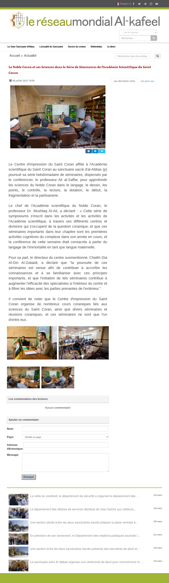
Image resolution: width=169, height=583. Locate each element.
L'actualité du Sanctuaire (51, 47)
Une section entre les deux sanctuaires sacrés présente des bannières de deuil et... (85, 548)
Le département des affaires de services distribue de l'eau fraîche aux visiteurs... (83, 509)
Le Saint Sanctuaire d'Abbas (20, 47)
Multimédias (96, 47)
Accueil (14, 55)
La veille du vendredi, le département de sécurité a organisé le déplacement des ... (84, 496)
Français (123, 3)
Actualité (30, 55)
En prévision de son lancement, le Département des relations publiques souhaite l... (85, 535)
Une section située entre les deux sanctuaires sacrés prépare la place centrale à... (84, 522)
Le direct (111, 47)
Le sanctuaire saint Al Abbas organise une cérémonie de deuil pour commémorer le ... (86, 562)
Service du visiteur (77, 47)
